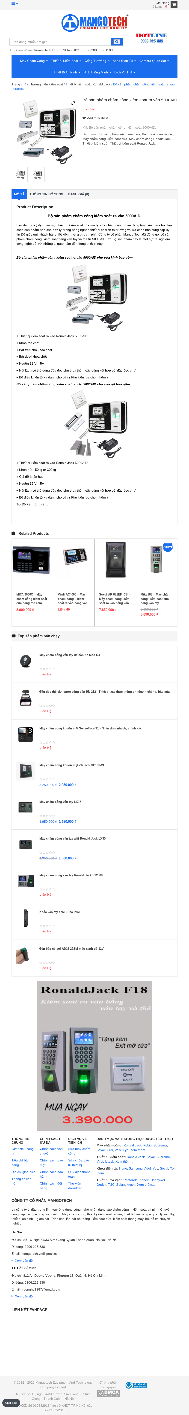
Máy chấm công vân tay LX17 (60, 802)
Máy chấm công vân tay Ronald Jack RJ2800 (71, 875)
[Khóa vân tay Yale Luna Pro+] (25, 918)
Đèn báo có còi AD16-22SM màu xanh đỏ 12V (71, 948)
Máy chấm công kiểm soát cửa (105, 139)
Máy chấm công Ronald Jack (150, 139)
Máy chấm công (33, 61)
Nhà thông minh (96, 72)
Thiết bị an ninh (66, 72)
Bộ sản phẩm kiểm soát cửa (119, 134)
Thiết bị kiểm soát (65, 61)
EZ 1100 (106, 50)
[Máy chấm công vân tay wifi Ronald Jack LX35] (25, 844)
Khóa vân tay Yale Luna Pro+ (60, 912)
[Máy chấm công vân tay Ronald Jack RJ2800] (25, 881)
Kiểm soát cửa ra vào (157, 134)
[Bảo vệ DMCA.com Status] (108, 1393)
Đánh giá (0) (78, 194)
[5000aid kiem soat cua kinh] (20, 174)
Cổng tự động (96, 61)
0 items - (161, 6)
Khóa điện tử (123, 61)
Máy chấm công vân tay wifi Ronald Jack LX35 (72, 838)
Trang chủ (19, 84)
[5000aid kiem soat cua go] (37, 174)
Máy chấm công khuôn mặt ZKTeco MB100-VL (72, 765)
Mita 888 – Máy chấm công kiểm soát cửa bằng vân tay (155, 599)
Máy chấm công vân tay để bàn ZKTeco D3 (69, 655)
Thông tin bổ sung (46, 194)
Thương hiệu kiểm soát (46, 84)
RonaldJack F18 (46, 50)
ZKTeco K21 (71, 50)
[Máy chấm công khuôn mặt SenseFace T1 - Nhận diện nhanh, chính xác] (25, 734)
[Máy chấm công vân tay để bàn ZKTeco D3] (25, 661)
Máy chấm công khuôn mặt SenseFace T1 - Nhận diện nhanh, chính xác (90, 728)
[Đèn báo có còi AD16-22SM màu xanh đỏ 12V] (25, 955)
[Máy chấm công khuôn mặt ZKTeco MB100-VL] (25, 771)
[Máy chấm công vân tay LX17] (25, 808)
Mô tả (19, 194)
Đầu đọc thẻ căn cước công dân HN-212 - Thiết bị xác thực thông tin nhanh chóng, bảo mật (104, 691)
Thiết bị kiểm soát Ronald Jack (88, 84)
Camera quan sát (153, 61)
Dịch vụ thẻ (123, 72)
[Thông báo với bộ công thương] (136, 1385)
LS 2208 (91, 50)
